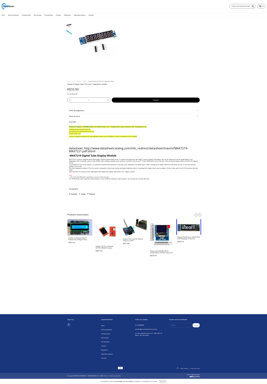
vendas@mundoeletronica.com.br (146, 329)
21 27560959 (139, 325)
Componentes (26, 15)
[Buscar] (253, 6)
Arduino (58, 15)
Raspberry (67, 15)
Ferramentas (49, 15)
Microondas (38, 15)
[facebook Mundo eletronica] (68, 324)
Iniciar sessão (184, 368)
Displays (84, 81)
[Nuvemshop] (193, 375)
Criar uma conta (195, 368)
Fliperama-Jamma (79, 15)
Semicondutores (13, 15)
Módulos (79, 81)
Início (3, 15)
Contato (91, 15)
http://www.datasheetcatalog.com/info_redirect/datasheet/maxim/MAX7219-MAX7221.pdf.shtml (128, 149)
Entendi (162, 381)
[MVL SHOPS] (194, 377)
